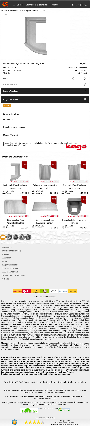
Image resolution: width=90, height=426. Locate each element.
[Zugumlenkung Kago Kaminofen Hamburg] (45, 223)
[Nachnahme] (72, 291)
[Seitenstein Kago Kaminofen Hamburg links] (45, 189)
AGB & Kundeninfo (10, 272)
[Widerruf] (28, 237)
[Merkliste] (77, 4)
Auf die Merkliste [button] (10, 84)
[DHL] (17, 291)
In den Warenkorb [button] (10, 91)
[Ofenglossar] (22, 237)
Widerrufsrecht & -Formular (13, 275)
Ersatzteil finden (44, 5)
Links (4, 261)
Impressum (6, 247)
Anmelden (6, 258)
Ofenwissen (31, 5)
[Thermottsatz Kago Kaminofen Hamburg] (74, 223)
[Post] (35, 291)
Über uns (20, 5)
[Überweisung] (63, 291)
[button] (13, 4)
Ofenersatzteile (7, 11)
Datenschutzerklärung (11, 251)
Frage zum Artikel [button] (10, 100)
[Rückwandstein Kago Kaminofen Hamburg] (15, 223)
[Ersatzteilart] (9, 237)
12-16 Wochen (12, 70)
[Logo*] (5, 3)
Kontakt (55, 5)
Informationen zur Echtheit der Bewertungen (65, 424)
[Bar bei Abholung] (54, 291)
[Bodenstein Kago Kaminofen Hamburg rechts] (15, 189)
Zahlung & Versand (10, 268)
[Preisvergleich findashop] (29, 409)
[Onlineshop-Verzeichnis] (48, 409)
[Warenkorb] (81, 4)
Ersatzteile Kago (22, 11)
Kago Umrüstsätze (10, 265)
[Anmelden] (73, 4)
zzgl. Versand (7, 193)
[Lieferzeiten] (16, 237)
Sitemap (5, 279)
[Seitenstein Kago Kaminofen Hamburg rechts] (74, 189)
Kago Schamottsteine (39, 11)
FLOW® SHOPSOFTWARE (45, 418)
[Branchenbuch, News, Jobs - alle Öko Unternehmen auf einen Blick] (64, 409)
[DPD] (26, 291)
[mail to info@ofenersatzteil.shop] (3, 237)
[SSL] (44, 291)
